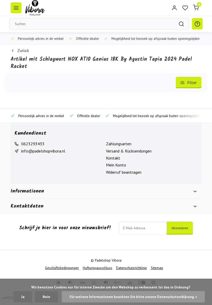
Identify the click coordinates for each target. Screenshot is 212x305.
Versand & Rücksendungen (129, 151)
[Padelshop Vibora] (35, 8)
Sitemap (157, 267)
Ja (23, 296)
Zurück (23, 50)
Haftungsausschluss (97, 267)
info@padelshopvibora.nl (43, 151)
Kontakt (113, 158)
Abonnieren (179, 228)
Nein (46, 296)
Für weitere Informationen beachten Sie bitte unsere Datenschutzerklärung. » (133, 296)
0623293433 (32, 143)
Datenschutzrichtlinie (131, 267)
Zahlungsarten (118, 143)
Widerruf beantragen (123, 172)
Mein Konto (116, 164)
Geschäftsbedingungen (62, 267)
